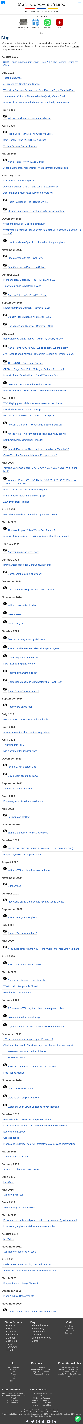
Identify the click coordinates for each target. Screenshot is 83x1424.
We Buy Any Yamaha (41, 1398)
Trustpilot (41, 1367)
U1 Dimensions (13, 1402)
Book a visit (69, 1331)
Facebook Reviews (41, 1374)
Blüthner (10, 1337)
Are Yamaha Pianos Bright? (13, 1393)
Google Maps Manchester (40, 1369)
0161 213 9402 (42, 17)
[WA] (78, 1419)
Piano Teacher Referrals (41, 1402)
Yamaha (10, 1325)
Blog (41, 33)
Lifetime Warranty (41, 1337)
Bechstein (11, 1341)
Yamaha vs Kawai (70, 1372)
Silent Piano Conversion (41, 1400)
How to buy (38, 1328)
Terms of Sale (41, 1412)
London (70, 1328)
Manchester (69, 1326)
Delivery (36, 1334)
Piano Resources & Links (41, 1405)
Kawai (9, 1328)
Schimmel (11, 1347)
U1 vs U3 (13, 1369)
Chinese (13, 1381)
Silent (13, 1372)
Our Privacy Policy (27, 1412)
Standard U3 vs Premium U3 (69, 1369)
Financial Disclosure (54, 1412)
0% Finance (38, 1331)
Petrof (9, 1344)
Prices (13, 1374)
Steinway (11, 1331)
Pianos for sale (40, 1325)
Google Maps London (40, 1372)
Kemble (10, 1350)
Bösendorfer (12, 1334)
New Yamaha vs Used (69, 1367)
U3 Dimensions (13, 1400)
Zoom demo (69, 1333)
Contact (36, 1341)
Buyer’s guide (13, 1367)
